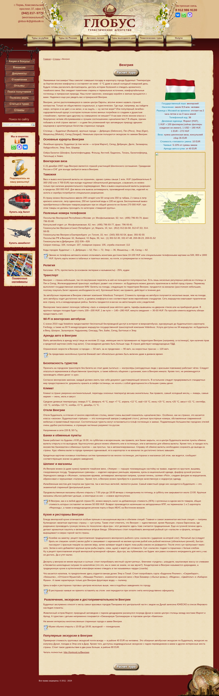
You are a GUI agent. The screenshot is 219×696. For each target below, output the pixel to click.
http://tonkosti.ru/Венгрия (76, 652)
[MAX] (19, 148)
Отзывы (19, 85)
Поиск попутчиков (19, 91)
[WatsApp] (13, 148)
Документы (19, 73)
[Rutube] (22, 142)
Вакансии (19, 67)
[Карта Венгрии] (180, 224)
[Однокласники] (17, 142)
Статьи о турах (19, 104)
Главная (47, 59)
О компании (19, 79)
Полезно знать (19, 97)
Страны (19, 110)
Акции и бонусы (19, 61)
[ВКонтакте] (25, 148)
